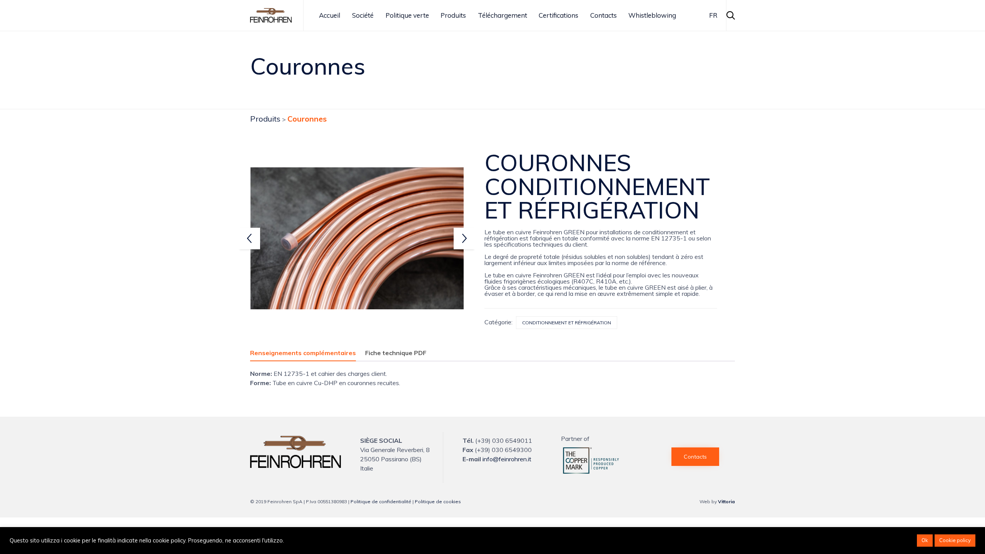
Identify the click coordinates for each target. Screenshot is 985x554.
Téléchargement (502, 15)
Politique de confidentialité (381, 501)
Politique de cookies (438, 501)
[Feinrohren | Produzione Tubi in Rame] (271, 15)
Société (363, 15)
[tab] (307, 353)
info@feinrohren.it (506, 459)
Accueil (329, 15)
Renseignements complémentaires (303, 353)
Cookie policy (955, 540)
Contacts (603, 15)
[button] (695, 456)
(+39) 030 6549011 (503, 440)
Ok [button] (925, 540)
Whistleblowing (652, 15)
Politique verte (407, 15)
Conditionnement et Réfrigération (566, 322)
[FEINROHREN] (295, 466)
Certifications (558, 15)
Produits (453, 15)
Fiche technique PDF (395, 353)
